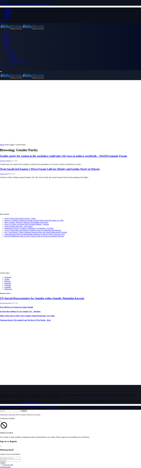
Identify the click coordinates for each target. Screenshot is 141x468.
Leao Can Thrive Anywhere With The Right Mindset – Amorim (26, 224)
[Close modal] (1, 446)
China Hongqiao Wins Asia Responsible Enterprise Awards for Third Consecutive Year (34, 234)
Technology (8, 48)
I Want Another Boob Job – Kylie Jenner (18, 226)
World (11, 63)
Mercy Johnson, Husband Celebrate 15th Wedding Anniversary (26, 222)
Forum (6, 16)
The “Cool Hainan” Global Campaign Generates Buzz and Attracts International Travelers (35, 232)
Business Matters (5, 160)
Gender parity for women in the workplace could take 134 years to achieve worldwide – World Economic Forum (63, 156)
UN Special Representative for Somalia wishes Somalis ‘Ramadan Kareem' (42, 298)
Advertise (7, 10)
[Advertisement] (70, 96)
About (6, 8)
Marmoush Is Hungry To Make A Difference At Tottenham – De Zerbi (28, 228)
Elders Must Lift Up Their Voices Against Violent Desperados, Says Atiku (27, 316)
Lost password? (5, 467)
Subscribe (3, 69)
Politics (6, 44)
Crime (6, 40)
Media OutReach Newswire (18, 61)
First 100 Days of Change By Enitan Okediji (16, 307)
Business (7, 36)
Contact (7, 18)
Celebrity (7, 38)
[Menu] (1, 71)
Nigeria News (4, 173)
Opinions (12, 57)
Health (11, 55)
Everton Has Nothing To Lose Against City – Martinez (20, 311)
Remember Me (8, 465)
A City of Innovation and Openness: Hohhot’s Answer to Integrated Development (32, 230)
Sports (6, 46)
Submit (24, 411)
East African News (5, 303)
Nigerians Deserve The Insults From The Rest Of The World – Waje (25, 320)
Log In (3, 463)
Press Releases (14, 59)
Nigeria (7, 42)
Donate (6, 14)
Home (6, 34)
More (6, 49)
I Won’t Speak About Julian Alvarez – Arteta (19, 218)
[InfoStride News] (22, 30)
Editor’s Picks (14, 53)
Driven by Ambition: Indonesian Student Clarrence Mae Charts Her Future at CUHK (34, 220)
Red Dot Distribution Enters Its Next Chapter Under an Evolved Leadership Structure (34, 236)
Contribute (8, 12)
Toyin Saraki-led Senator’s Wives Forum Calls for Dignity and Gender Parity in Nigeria (50, 169)
